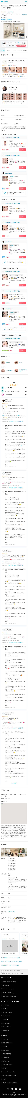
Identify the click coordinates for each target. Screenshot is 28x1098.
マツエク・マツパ (8, 970)
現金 (9, 874)
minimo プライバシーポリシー (10, 1072)
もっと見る (13, 783)
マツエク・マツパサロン (8, 989)
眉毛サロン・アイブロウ (8, 992)
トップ (2, 970)
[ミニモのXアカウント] (12, 1089)
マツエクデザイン (7, 1026)
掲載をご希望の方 (7, 1053)
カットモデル (6, 1030)
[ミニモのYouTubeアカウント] (20, 1089)
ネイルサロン (6, 985)
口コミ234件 (11, 12)
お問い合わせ (11, 911)
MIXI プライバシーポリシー (9, 1075)
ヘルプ (4, 1079)
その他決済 (11, 884)
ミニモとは (5, 1039)
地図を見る (24, 14)
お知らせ (5, 1046)
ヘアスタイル (6, 1005)
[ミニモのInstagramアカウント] (8, 1089)
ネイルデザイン (6, 1023)
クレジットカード (12, 877)
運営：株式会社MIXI (7, 1043)
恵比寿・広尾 (19, 970)
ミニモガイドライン (7, 1064)
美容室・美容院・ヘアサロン (9, 981)
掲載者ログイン (6, 1061)
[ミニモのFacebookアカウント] (16, 1089)
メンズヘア (5, 1008)
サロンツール (6, 1057)
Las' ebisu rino (8, 173)
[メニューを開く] (26, 2)
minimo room (6, 1050)
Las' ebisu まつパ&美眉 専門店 (12, 137)
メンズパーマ (6, 1019)
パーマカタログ (6, 1016)
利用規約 (5, 1068)
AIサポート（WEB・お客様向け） (11, 1082)
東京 (15, 970)
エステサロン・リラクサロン (9, 996)
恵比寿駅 (3, 972)
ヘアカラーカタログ (7, 1012)
